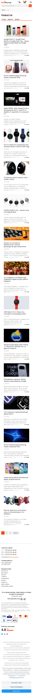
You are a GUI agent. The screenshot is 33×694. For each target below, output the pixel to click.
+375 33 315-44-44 (10, 552)
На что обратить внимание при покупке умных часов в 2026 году (16, 146)
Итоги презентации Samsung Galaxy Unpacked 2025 (15, 446)
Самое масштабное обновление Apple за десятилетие (16, 478)
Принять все (16, 691)
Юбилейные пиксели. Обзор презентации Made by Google (15, 380)
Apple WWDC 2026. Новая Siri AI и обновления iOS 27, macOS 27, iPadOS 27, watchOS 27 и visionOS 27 (16, 111)
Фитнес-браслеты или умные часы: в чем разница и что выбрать (15, 512)
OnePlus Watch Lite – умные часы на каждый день (16, 211)
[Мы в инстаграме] (7, 634)
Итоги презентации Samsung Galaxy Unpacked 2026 (15, 76)
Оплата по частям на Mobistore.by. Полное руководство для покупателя (15, 245)
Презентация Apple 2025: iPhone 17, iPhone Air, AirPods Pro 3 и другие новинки (16, 346)
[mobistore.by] (5, 1)
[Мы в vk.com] (5, 634)
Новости (10, 19)
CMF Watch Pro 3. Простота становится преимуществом (15, 313)
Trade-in (4, 576)
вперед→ (16, 533)
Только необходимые (16, 687)
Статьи (4, 19)
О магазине (5, 578)
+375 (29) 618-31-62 (13, 599)
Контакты (4, 571)
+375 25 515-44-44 (10, 554)
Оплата (3, 575)
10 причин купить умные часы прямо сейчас (16, 178)
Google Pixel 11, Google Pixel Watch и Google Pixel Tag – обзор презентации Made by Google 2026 (16, 42)
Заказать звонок (14, 557)
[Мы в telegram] (2, 634)
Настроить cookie (16, 682)
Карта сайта (5, 584)
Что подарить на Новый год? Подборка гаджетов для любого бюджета (16, 279)
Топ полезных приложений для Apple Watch (16, 413)
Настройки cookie (7, 586)
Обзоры (17, 19)
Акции (3, 580)
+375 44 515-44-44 (10, 550)
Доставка (4, 573)
